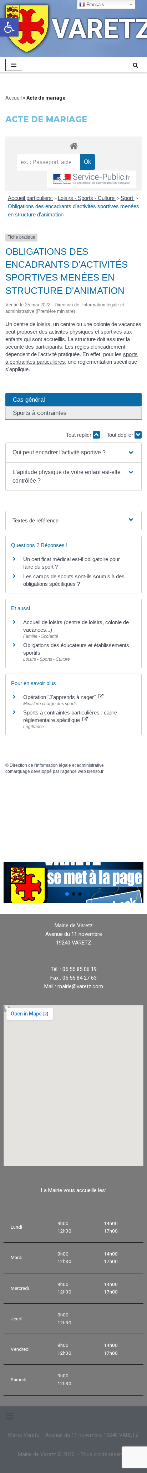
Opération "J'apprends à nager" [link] (60, 697)
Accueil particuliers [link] (30, 198)
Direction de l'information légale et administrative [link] (57, 765)
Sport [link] (128, 198)
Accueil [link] (13, 98)
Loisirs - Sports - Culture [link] (87, 198)
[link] (9, 27)
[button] (73, 452)
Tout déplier (121, 435)
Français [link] (94, 4)
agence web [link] (74, 771)
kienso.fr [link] (95, 771)
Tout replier (79, 435)
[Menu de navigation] (13, 65)
